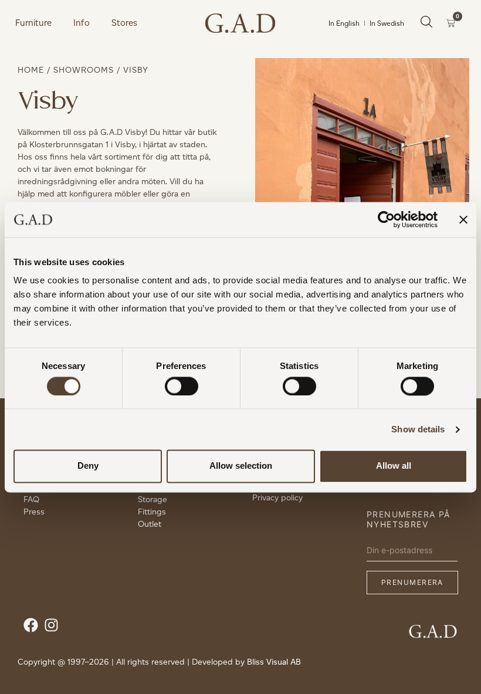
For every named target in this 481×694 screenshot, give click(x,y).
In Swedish (387, 23)
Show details (418, 429)
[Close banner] (463, 219)
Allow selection (240, 466)
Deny (88, 466)
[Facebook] (33, 628)
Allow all (393, 466)
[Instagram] (54, 628)
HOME (31, 70)
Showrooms (83, 70)
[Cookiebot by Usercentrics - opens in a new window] (386, 219)
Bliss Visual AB (274, 662)
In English (344, 23)
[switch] (181, 386)
